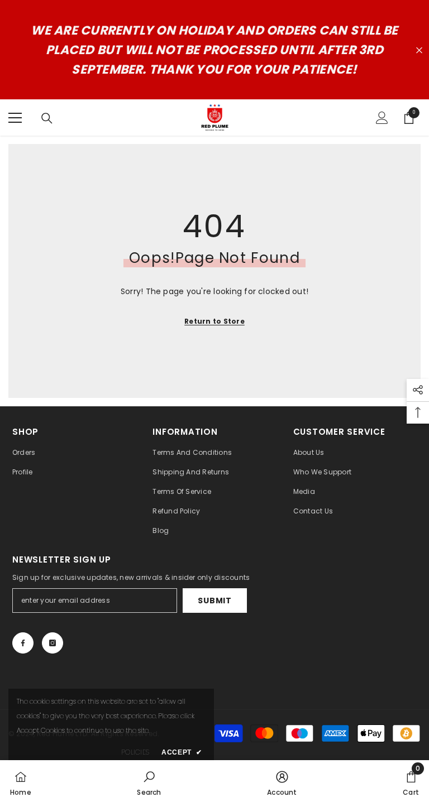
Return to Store (214, 321)
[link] (149, 781)
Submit (214, 600)
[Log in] (382, 118)
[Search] (47, 118)
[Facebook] (23, 643)
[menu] (15, 117)
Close (419, 50)
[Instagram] (52, 643)
